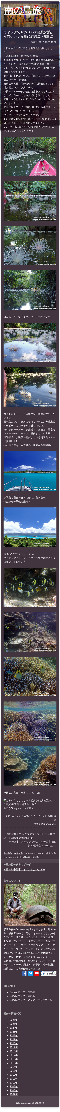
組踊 (6, 968)
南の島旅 (22, 10)
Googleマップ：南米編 (22, 996)
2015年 (14, 1063)
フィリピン (17, 949)
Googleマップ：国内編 (22, 992)
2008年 (14, 1090)
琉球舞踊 (48, 964)
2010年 (14, 1082)
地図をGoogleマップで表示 (19, 808)
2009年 (14, 1086)
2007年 (14, 1094)
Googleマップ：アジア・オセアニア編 (31, 1000)
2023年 (14, 1031)
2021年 (14, 1039)
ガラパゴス (32, 937)
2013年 (14, 1071)
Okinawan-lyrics (25, 1103)
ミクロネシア (35, 945)
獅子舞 (36, 964)
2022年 (14, 1035)
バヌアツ (31, 941)
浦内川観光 (49, 68)
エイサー (16, 964)
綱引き (27, 964)
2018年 (14, 1051)
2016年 (14, 1059)
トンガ (7, 941)
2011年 (13, 1078)
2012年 (14, 1074)
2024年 (14, 1027)
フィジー (18, 941)
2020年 (14, 1043)
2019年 (14, 1047)
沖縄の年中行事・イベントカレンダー (24, 869)
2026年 (14, 1020)
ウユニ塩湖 (46, 937)
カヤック (21, 957)
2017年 (14, 1055)
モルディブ (42, 949)
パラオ (29, 949)
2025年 (14, 1024)
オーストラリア (17, 945)
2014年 (14, 1067)
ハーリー (45, 960)
